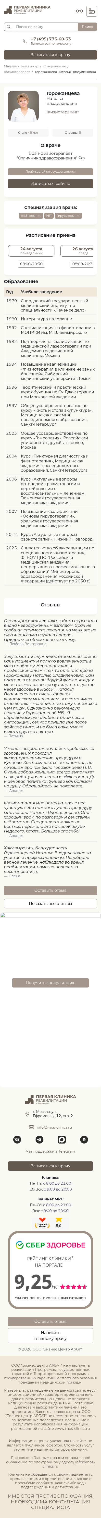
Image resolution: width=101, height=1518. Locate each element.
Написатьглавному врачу (50, 1335)
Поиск (87, 27)
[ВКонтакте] (17, 1140)
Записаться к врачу (50, 54)
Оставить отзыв (50, 890)
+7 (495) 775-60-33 (51, 39)
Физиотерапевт (63, 112)
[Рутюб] (84, 1140)
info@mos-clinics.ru (54, 1127)
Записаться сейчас (50, 183)
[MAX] (61, 1140)
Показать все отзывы (50, 903)
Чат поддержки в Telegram (50, 1151)
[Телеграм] (39, 1140)
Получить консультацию (51, 982)
